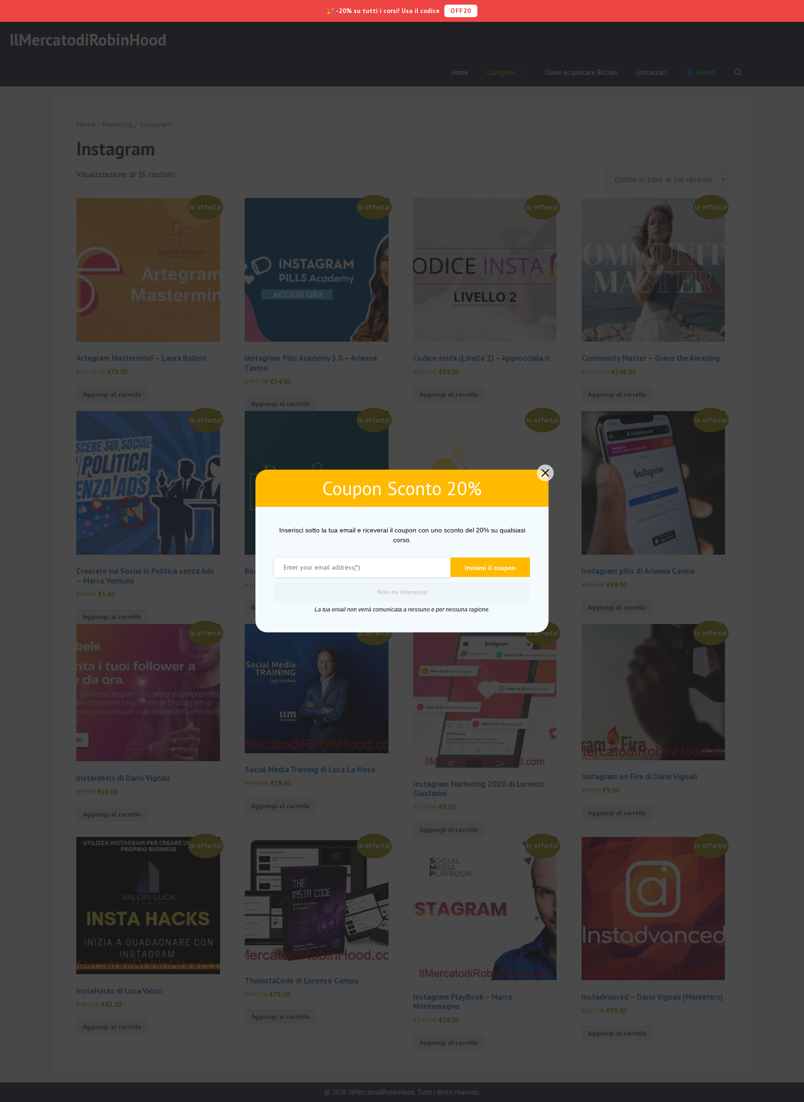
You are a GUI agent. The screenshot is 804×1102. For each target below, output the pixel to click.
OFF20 (460, 11)
